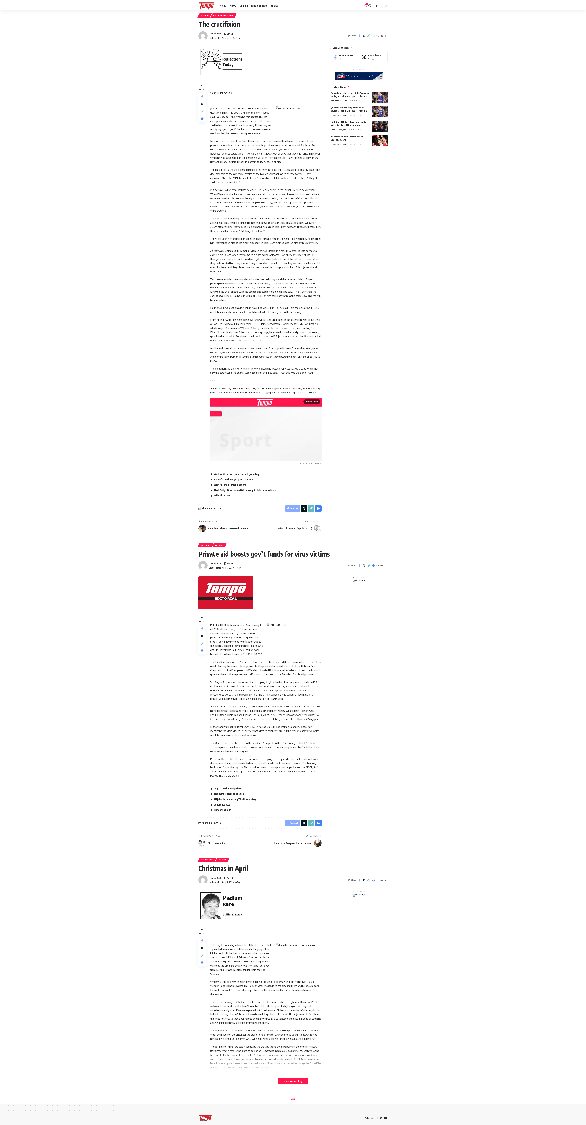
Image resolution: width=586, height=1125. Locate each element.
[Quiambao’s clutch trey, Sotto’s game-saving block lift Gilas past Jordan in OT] (380, 97)
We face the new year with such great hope (237, 474)
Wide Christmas (222, 495)
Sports (344, 100)
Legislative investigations (228, 788)
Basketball (335, 100)
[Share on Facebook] (359, 35)
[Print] (373, 35)
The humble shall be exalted (229, 793)
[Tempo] (206, 5)
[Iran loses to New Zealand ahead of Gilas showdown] (380, 140)
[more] (282, 5)
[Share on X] (364, 35)
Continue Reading (293, 1081)
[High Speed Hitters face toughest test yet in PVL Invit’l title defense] (380, 126)
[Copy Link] (369, 35)
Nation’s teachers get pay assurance (233, 479)
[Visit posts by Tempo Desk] (203, 35)
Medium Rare (207, 860)
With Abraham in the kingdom (230, 484)
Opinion (205, 15)
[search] (369, 5)
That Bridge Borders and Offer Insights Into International (245, 490)
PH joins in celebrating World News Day (235, 799)
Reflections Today (223, 15)
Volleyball (342, 129)
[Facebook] (345, 57)
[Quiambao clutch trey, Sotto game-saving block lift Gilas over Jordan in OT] (380, 111)
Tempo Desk (215, 33)
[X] (374, 57)
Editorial (206, 545)
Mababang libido (222, 809)
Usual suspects (222, 804)
